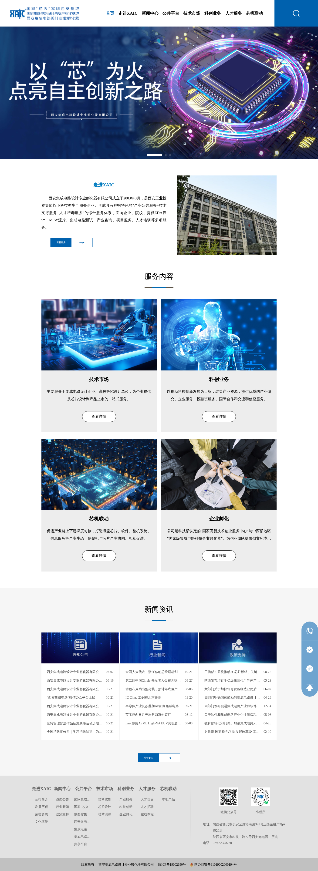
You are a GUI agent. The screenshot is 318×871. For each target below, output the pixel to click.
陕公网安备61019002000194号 (215, 864)
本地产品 (168, 799)
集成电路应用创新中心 (90, 829)
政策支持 (62, 814)
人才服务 (233, 13)
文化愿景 (41, 822)
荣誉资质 (41, 814)
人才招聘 (147, 807)
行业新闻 (62, 807)
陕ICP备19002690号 (172, 864)
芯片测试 (104, 814)
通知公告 (62, 799)
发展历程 (41, 807)
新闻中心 (150, 13)
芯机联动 (254, 13)
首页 (110, 13)
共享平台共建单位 (87, 844)
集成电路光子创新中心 (90, 836)
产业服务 (125, 799)
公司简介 (41, 799)
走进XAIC (128, 13)
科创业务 (212, 13)
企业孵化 (125, 814)
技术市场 (191, 13)
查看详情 (98, 416)
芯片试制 (104, 799)
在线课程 (147, 814)
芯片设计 (104, 807)
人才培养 (147, 799)
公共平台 (170, 13)
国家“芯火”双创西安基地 (91, 807)
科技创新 (125, 807)
